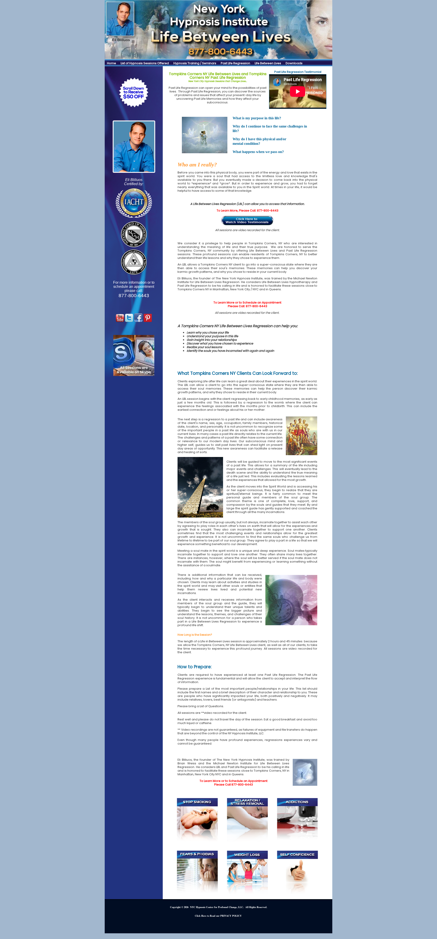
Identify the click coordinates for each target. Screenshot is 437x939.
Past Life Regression (235, 63)
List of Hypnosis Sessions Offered (145, 63)
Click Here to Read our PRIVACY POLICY (218, 916)
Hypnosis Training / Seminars (194, 63)
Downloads (294, 63)
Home (111, 63)
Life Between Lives (268, 63)
